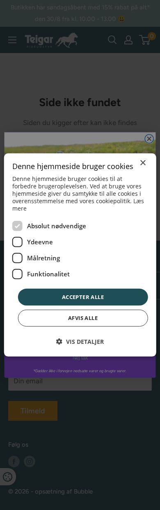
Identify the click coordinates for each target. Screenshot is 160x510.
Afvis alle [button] (83, 318)
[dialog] (80, 255)
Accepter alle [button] (83, 297)
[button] (80, 341)
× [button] (142, 163)
